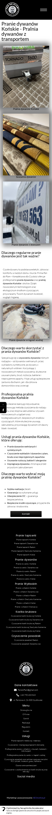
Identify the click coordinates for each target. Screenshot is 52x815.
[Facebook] (3, 410)
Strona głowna (26, 710)
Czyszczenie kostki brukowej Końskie (26, 616)
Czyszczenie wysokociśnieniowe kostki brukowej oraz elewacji (26, 770)
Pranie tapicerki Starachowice (26, 543)
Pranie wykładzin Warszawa (26, 607)
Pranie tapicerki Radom (26, 547)
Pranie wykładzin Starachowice (26, 592)
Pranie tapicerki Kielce (26, 554)
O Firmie (26, 714)
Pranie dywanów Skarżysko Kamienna (26, 575)
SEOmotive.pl (39, 797)
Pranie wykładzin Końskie (26, 588)
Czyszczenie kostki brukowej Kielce (26, 631)
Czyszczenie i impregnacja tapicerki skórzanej (26, 745)
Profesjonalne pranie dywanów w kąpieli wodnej (26, 755)
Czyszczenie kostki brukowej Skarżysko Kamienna (26, 627)
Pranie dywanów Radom (26, 571)
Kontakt (26, 731)
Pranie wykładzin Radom (26, 595)
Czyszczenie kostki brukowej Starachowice (26, 619)
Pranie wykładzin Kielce (26, 603)
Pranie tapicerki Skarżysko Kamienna (26, 551)
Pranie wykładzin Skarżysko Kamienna (26, 599)
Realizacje (26, 723)
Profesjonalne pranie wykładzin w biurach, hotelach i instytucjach (26, 750)
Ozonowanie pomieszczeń (26, 765)
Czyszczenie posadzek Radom (26, 640)
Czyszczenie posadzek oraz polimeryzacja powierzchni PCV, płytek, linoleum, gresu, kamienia (26, 760)
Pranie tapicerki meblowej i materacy (26, 740)
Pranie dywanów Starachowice (26, 567)
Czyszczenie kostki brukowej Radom (26, 623)
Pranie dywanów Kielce (26, 579)
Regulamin (26, 727)
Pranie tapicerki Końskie (26, 539)
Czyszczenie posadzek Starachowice (26, 644)
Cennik (26, 718)
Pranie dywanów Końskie (26, 564)
